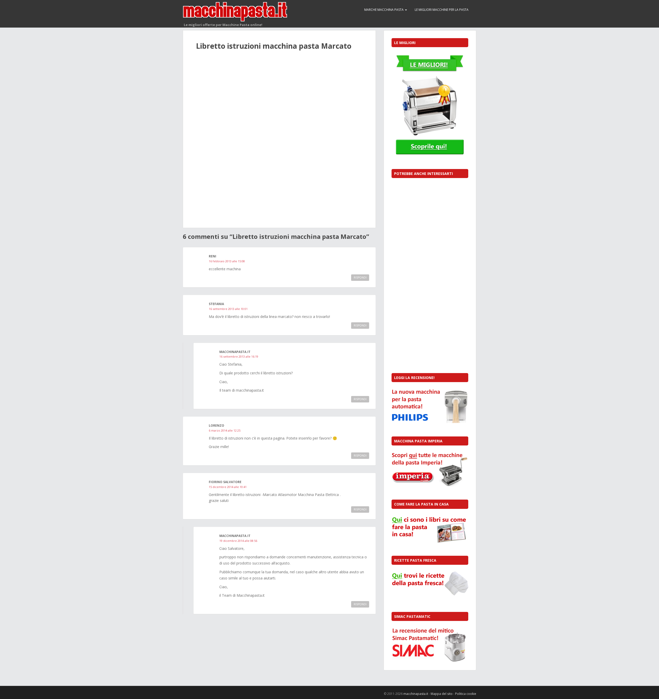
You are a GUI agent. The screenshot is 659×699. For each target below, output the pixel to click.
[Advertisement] (279, 102)
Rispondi (360, 277)
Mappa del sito (442, 694)
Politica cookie (465, 694)
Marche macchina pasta (384, 9)
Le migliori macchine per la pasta (442, 9)
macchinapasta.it (415, 694)
